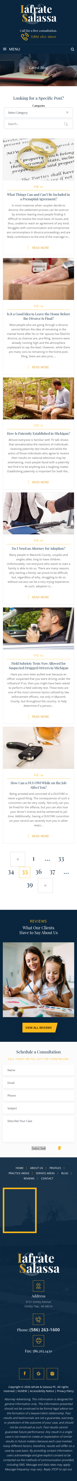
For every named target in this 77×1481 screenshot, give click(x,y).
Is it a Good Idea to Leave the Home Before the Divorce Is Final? (38, 316)
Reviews (29, 1178)
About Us (36, 1168)
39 (30, 884)
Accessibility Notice (42, 1391)
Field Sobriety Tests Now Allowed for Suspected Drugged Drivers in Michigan (38, 665)
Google (38, 1373)
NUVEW (22, 1391)
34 (11, 871)
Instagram (52, 1373)
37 (52, 871)
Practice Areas (19, 1173)
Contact (47, 1178)
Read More (40, 248)
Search (66, 124)
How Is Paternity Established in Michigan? (38, 433)
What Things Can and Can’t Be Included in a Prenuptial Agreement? (38, 196)
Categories (38, 105)
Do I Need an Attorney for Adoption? (38, 548)
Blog (64, 1173)
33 (61, 858)
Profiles (55, 1168)
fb (24, 1373)
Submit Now (38, 1148)
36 (38, 871)
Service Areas (45, 1173)
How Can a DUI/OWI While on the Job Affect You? (38, 785)
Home (20, 1168)
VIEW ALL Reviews (38, 1027)
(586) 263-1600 (43, 36)
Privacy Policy (65, 1391)
